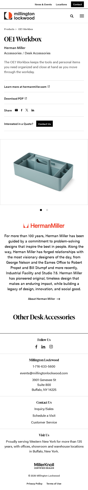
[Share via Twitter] (26, 110)
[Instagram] (51, 346)
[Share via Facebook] (21, 110)
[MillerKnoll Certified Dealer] (44, 466)
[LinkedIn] (43, 347)
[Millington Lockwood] (19, 15)
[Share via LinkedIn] (32, 110)
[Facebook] (36, 347)
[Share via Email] (16, 110)
